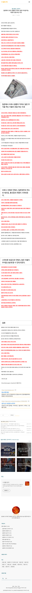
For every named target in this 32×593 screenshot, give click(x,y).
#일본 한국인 (19, 564)
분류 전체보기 (5, 526)
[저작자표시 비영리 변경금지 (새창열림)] (17, 415)
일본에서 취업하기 (6, 535)
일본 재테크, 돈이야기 (16, 8)
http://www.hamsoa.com (8, 390)
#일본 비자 (7, 566)
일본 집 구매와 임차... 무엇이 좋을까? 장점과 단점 (9, 424)
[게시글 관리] (7, 415)
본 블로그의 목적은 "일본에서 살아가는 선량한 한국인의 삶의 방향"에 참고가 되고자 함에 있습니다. (13, 486)
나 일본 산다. (4, 2)
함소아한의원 (5, 392)
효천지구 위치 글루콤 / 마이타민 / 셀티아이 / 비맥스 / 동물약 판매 (16, 406)
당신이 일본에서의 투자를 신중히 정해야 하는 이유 (10, 428)
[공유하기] (5, 415)
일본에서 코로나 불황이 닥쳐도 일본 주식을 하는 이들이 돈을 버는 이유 (16, 11)
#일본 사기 (4, 564)
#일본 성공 (9, 564)
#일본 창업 (21, 562)
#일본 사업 (25, 564)
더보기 (30, 441)
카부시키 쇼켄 (23, 587)
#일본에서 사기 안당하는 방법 (12, 562)
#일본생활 (14, 564)
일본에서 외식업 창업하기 (8, 548)
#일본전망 (12, 566)
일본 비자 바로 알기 (7, 541)
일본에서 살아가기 (6, 533)
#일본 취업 (26, 562)
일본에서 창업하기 (6, 531)
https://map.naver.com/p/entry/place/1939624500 (14, 401)
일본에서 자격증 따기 (7, 546)
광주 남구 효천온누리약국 (8, 403)
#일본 (3, 566)
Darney (15, 587)
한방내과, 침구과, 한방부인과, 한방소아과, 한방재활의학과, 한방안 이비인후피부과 (16, 395)
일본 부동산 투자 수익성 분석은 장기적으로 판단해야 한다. (11, 430)
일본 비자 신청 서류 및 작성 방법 (9, 543)
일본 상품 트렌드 (6, 539)
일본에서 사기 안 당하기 (8, 537)
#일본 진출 (4, 562)
